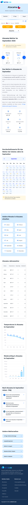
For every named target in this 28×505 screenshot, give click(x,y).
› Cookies (16, 487)
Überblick (5, 16)
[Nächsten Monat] (23, 159)
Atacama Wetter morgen (9, 451)
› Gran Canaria (5, 496)
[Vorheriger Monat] (4, 159)
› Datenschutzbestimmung (20, 485)
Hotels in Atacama (8, 456)
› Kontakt (16, 490)
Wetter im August (8, 446)
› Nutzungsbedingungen (19, 482)
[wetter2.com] (6, 2)
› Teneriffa (4, 490)
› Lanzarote (4, 485)
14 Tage (14, 16)
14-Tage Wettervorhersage (10, 436)
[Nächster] (24, 57)
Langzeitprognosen (8, 441)
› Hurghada (4, 487)
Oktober (20, 26)
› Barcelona (4, 482)
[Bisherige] (3, 57)
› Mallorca (4, 493)
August (8, 26)
